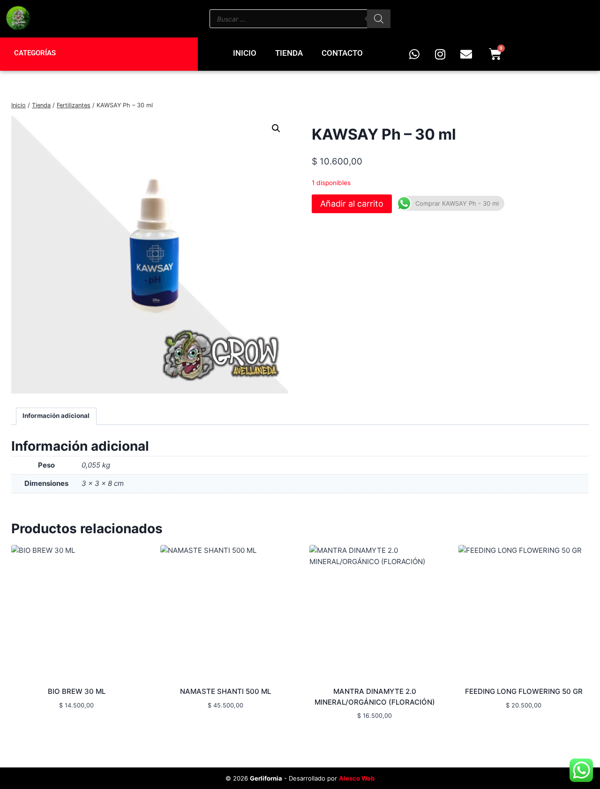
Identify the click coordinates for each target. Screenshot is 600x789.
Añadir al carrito (351, 203)
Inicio (244, 53)
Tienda (289, 53)
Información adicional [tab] (56, 415)
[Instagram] (440, 54)
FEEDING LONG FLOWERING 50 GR (524, 691)
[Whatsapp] (414, 54)
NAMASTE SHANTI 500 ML (225, 691)
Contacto (342, 53)
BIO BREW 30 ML (76, 691)
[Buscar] (378, 18)
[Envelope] (466, 54)
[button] (276, 128)
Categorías (35, 53)
